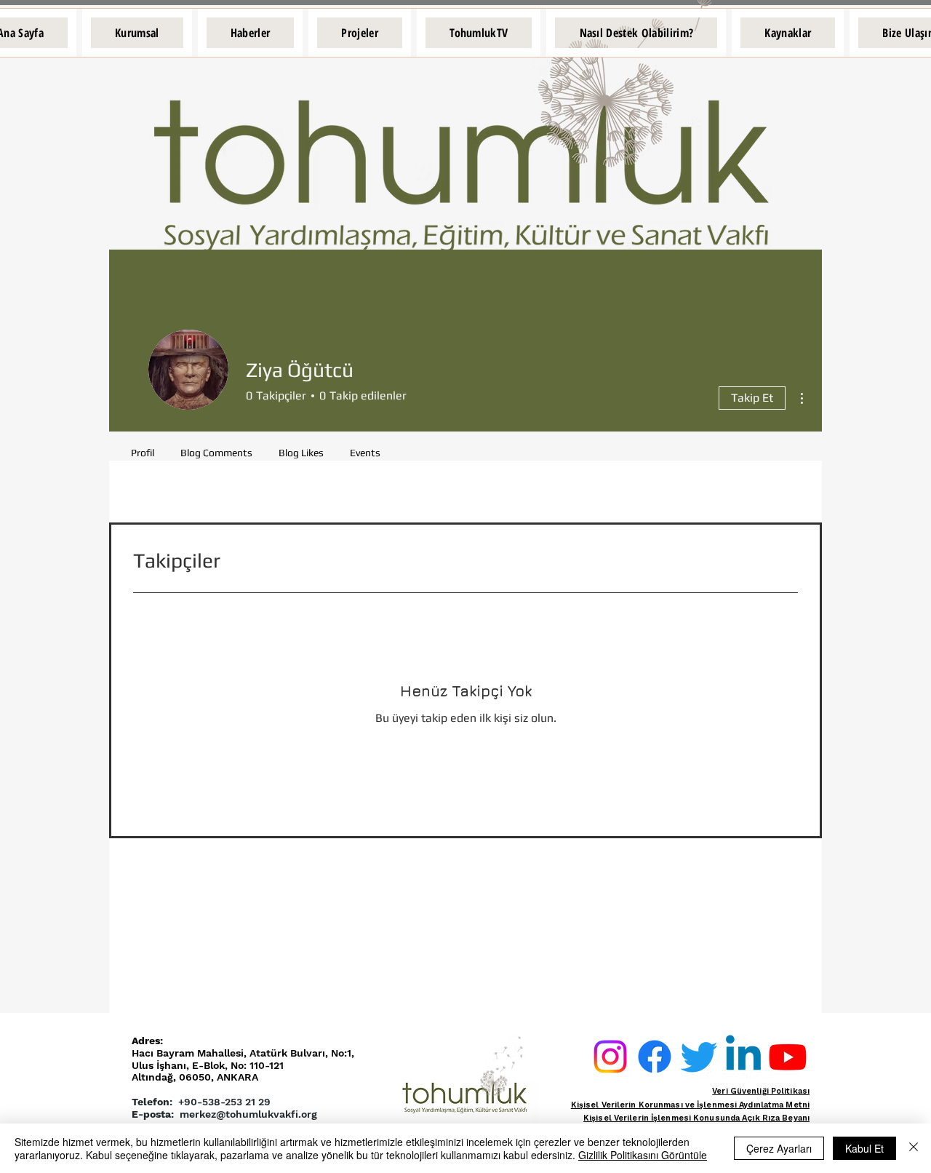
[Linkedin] (743, 1056)
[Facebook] (654, 1056)
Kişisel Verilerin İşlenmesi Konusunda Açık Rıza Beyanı (696, 1118)
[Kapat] (913, 1148)
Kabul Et (864, 1148)
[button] (137, 33)
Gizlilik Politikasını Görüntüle (642, 1155)
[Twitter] (699, 1056)
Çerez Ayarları (779, 1148)
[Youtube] (788, 1056)
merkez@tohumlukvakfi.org (248, 1114)
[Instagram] (610, 1056)
